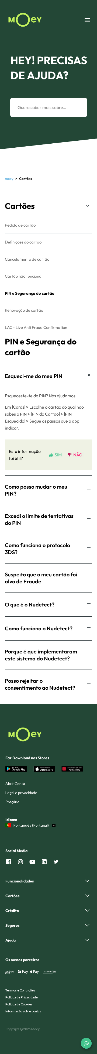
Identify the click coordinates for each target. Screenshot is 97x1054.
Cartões (20, 206)
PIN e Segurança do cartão (29, 293)
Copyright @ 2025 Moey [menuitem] (22, 1029)
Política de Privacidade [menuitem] (21, 997)
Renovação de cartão (24, 310)
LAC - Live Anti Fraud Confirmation (36, 327)
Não (77, 454)
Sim (58, 454)
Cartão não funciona (23, 276)
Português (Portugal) (31, 825)
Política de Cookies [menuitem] (19, 1004)
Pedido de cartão (20, 225)
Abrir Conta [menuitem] (15, 783)
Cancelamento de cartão (27, 259)
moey (9, 178)
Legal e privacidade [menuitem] (21, 792)
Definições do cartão (23, 242)
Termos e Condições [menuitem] (20, 990)
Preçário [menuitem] (12, 801)
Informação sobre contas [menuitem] (23, 1011)
